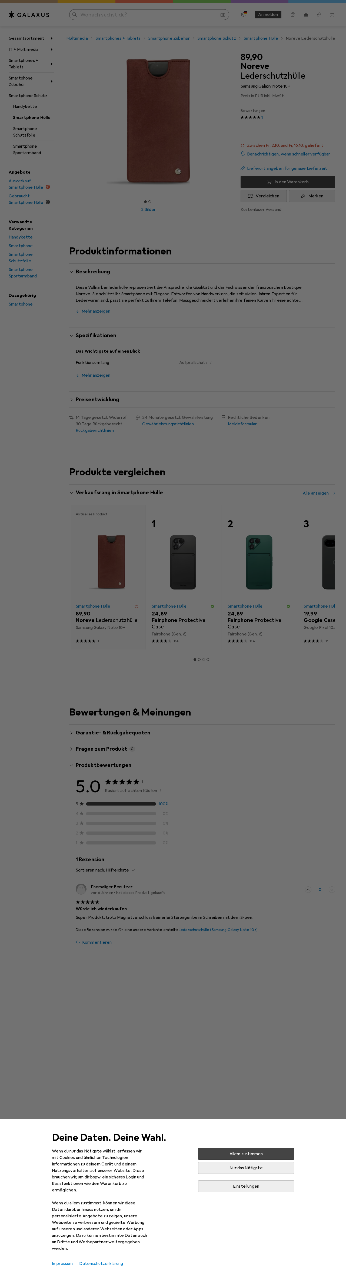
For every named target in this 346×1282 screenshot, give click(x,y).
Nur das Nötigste (246, 1168)
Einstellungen (246, 1186)
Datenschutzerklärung (101, 1263)
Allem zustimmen (246, 1154)
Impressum (62, 1263)
